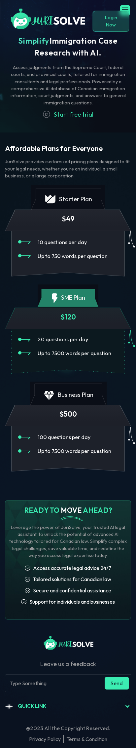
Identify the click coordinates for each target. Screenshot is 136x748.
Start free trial (73, 114)
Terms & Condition (86, 739)
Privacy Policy (45, 739)
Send (117, 683)
